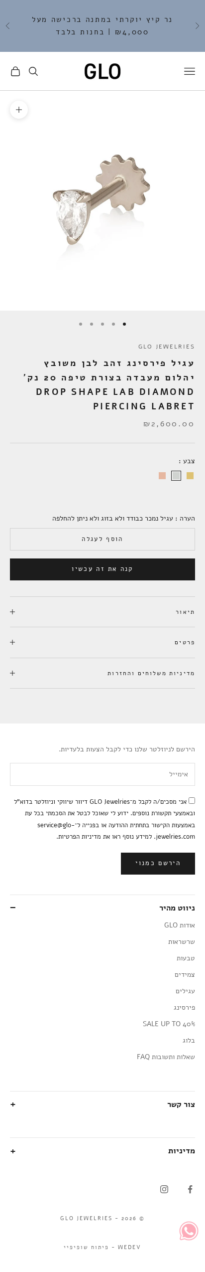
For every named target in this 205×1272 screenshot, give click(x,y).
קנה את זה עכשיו (102, 568)
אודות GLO (179, 925)
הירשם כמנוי (158, 863)
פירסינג (184, 1007)
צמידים (185, 974)
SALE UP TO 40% (169, 1024)
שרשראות (181, 941)
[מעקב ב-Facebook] (190, 1189)
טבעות (186, 958)
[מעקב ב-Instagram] (164, 1189)
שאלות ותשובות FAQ (166, 1057)
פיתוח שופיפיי (86, 1247)
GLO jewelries (166, 347)
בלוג (189, 1040)
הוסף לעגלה (102, 539)
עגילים (185, 991)
